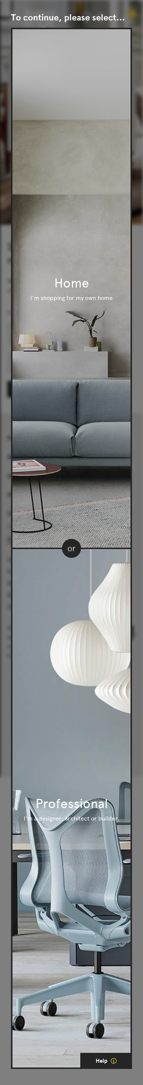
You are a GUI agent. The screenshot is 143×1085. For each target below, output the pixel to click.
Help (102, 1061)
